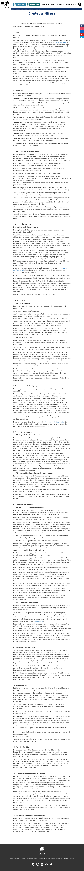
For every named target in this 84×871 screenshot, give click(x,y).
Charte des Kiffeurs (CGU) (29, 858)
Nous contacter (15, 858)
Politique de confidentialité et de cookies (50, 858)
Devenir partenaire (70, 4)
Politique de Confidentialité (54, 422)
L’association (45, 4)
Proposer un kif (34, 4)
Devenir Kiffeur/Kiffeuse (57, 4)
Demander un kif (21, 4)
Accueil (13, 9)
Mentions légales (69, 858)
